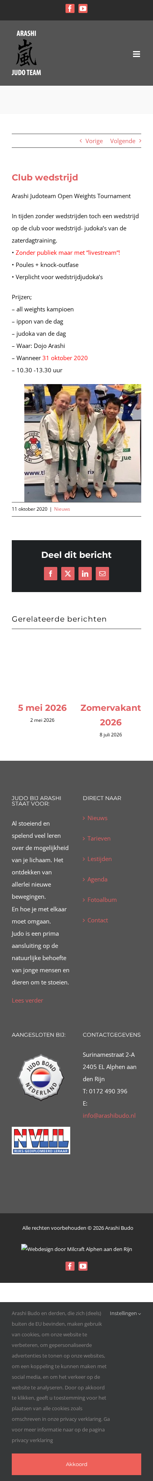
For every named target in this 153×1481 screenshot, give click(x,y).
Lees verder (27, 1008)
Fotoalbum (102, 908)
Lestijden (99, 867)
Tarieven (99, 847)
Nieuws (62, 509)
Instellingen (124, 1313)
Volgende (122, 141)
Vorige (94, 141)
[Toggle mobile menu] (137, 54)
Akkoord (76, 1464)
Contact (97, 929)
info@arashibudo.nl (109, 1124)
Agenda (97, 888)
